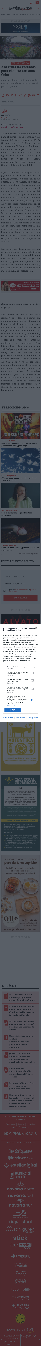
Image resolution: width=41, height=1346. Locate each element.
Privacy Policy (33, 717)
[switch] (32, 673)
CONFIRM (12, 710)
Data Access (20, 717)
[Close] (37, 629)
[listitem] (20, 667)
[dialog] (20, 673)
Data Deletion (8, 717)
